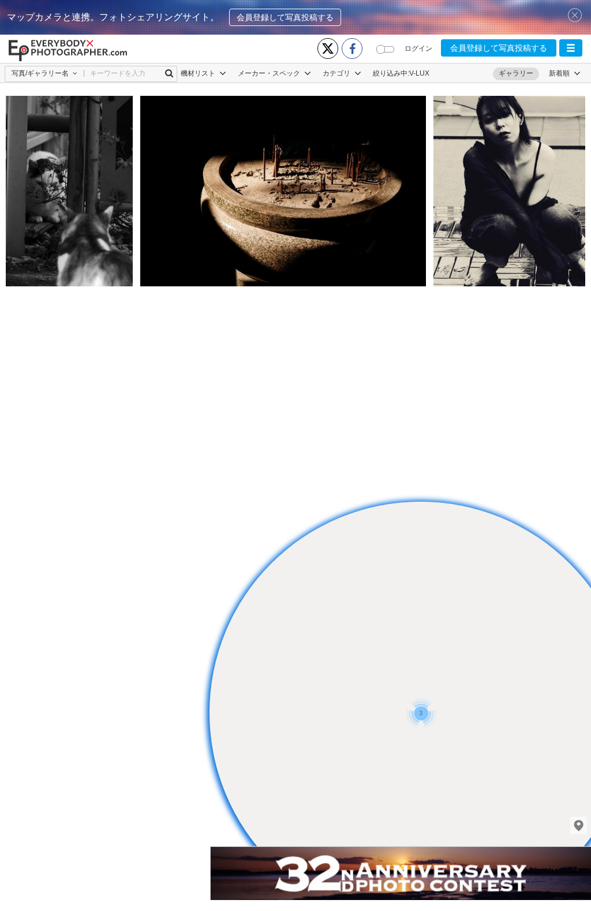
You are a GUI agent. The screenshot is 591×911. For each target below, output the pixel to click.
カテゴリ (337, 73)
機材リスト (199, 73)
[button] (570, 48)
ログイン (418, 48)
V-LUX (419, 73)
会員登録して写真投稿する (285, 17)
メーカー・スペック (270, 73)
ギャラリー (516, 73)
